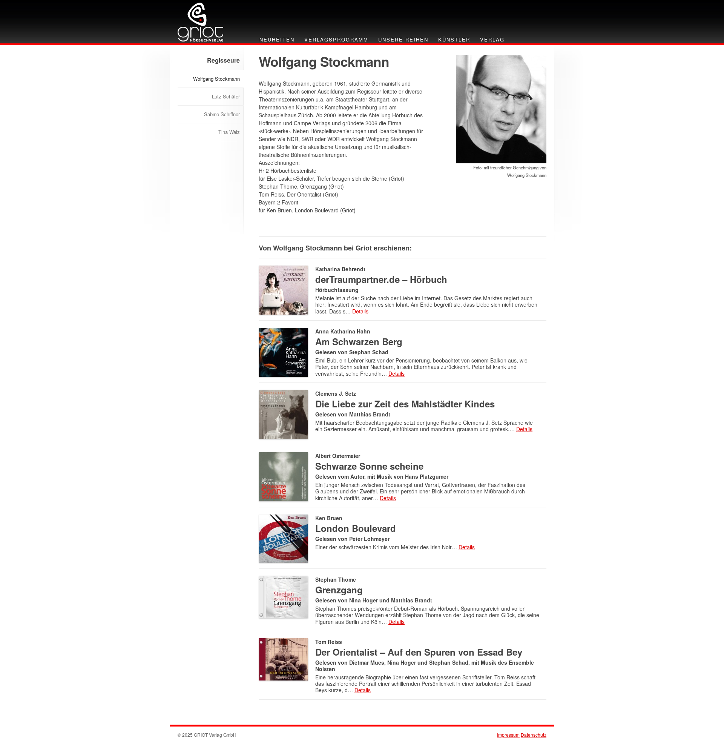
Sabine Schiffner (222, 114)
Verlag (492, 39)
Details (360, 311)
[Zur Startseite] (200, 21)
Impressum (508, 734)
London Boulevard (355, 528)
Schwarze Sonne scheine (369, 465)
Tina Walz (229, 131)
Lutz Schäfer (226, 96)
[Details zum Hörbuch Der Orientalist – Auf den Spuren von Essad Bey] (283, 658)
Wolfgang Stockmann (216, 78)
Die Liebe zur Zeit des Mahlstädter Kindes (405, 403)
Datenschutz (533, 734)
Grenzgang (339, 589)
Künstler (454, 39)
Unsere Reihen (403, 39)
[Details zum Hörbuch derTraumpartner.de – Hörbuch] (283, 289)
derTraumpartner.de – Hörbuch (381, 279)
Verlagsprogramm (336, 39)
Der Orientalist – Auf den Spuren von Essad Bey (418, 651)
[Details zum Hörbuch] (283, 351)
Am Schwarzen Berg (358, 341)
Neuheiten (277, 39)
